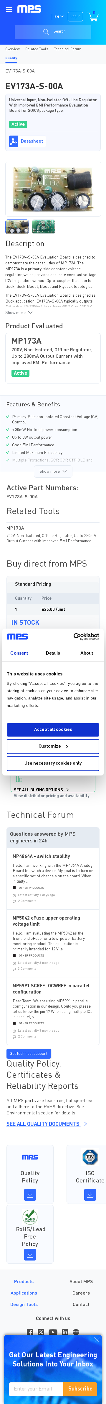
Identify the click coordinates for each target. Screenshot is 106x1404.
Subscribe (80, 1389)
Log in (75, 16)
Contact (81, 1304)
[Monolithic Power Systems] (29, 8)
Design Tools (24, 1304)
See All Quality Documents (43, 1124)
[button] (17, 226)
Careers (81, 1293)
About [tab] (86, 653)
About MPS (81, 1282)
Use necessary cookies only (53, 763)
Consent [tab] (19, 653)
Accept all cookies (53, 729)
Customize (50, 746)
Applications (24, 1293)
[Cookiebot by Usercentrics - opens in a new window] (74, 637)
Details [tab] (53, 653)
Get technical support (28, 1054)
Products (24, 1282)
